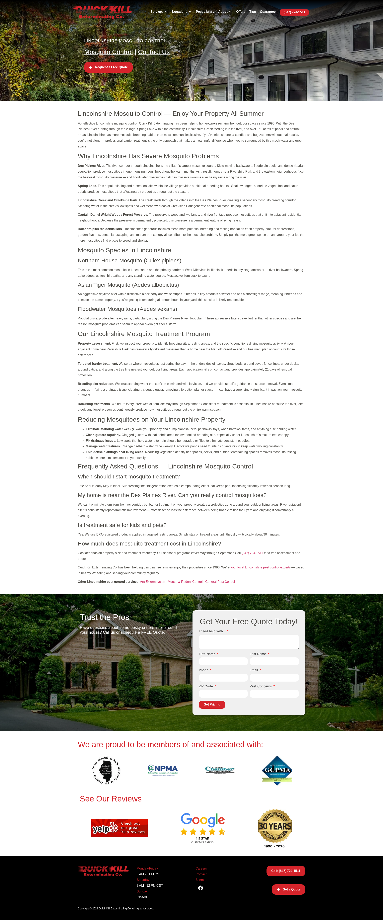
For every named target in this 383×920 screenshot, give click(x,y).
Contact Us (154, 51)
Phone (204, 670)
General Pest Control (220, 581)
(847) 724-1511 (252, 553)
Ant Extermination (152, 581)
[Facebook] (200, 888)
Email (254, 670)
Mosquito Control (108, 51)
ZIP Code (206, 686)
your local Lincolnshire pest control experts (260, 567)
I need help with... (212, 631)
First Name (207, 654)
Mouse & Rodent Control (185, 581)
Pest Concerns (261, 686)
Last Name (258, 654)
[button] (159, 12)
